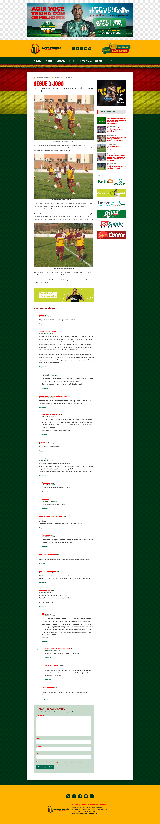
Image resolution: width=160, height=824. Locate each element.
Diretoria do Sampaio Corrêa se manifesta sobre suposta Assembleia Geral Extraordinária (116, 121)
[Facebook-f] (77, 48)
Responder (42, 324)
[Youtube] (85, 48)
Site (37, 753)
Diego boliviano (48, 688)
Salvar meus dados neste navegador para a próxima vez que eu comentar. (61, 762)
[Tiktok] (89, 48)
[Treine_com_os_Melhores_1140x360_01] (80, 36)
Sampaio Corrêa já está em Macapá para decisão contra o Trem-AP (116, 147)
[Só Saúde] (111, 229)
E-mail (39, 746)
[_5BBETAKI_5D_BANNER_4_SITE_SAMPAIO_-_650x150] (64, 303)
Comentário (40, 715)
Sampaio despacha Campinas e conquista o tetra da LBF (115, 129)
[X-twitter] (81, 48)
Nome (38, 738)
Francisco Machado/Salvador (50, 516)
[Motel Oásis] (111, 105)
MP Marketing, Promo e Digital (88, 813)
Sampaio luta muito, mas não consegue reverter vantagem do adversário (116, 138)
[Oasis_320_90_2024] (111, 240)
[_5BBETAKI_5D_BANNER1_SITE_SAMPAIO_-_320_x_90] (111, 198)
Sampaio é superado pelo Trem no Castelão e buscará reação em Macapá (116, 166)
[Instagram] (73, 48)
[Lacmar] (111, 208)
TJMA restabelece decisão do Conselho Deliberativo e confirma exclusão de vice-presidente (116, 158)
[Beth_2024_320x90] (111, 187)
